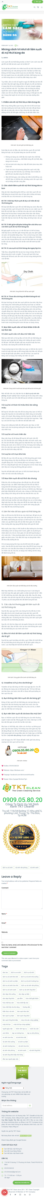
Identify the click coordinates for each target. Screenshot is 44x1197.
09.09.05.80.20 (14, 766)
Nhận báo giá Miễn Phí (22, 1182)
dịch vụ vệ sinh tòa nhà (10, 985)
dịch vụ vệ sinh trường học (30, 981)
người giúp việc (8, 1029)
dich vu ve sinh (16, 972)
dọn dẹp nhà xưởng (9, 994)
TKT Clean (16, 1131)
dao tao (5, 972)
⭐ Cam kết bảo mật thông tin (12, 1149)
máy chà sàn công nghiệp (29, 1020)
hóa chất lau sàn (8, 1003)
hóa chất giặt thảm (32, 998)
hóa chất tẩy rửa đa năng (11, 1007)
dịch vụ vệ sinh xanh (9, 990)
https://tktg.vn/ (14, 1127)
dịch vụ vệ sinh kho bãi (10, 977)
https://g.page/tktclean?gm (18, 779)
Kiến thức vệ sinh (8, 1011)
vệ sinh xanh (34, 867)
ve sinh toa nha (8, 1037)
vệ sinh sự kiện (23, 1042)
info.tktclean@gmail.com (12, 1172)
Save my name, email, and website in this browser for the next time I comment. (22, 946)
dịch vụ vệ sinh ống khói (27, 990)
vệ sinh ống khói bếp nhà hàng (13, 1055)
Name (4, 914)
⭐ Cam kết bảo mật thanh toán (12, 1153)
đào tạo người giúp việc (10, 1059)
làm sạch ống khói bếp (10, 1020)
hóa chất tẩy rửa (22, 1003)
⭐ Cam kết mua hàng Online (11, 1151)
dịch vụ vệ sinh (8, 867)
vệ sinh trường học (9, 1046)
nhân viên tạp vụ (21, 1029)
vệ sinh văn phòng (21, 867)
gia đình (20, 998)
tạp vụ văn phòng (33, 1033)
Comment (5, 888)
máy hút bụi (6, 1024)
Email (4, 923)
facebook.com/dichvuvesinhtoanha (22, 775)
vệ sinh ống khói (34, 1050)
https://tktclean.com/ (17, 770)
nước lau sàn (34, 1029)
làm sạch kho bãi (23, 1011)
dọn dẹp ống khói (8, 998)
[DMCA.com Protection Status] (26, 1135)
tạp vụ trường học (18, 1033)
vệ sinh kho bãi (21, 1037)
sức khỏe (6, 1033)
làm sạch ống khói (23, 1016)
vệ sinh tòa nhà (23, 1046)
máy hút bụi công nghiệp (22, 1024)
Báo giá (38, 2)
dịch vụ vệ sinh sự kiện (10, 981)
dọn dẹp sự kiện (24, 994)
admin (5, 58)
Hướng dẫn (26, 1007)
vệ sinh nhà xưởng (9, 1042)
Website (5, 932)
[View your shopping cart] (38, 7)
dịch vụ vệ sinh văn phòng (30, 985)
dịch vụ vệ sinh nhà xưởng (29, 977)
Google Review (21, 1140)
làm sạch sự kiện (8, 1016)
